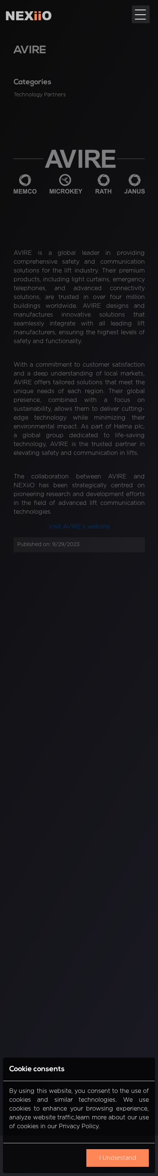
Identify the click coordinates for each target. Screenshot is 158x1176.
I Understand (117, 1158)
